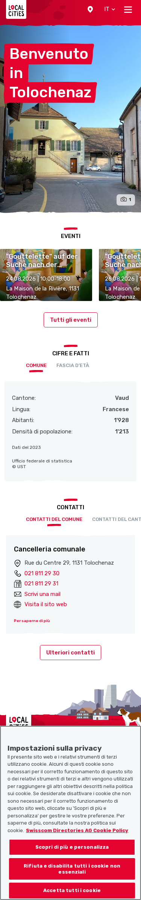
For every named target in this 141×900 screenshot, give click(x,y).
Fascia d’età (72, 365)
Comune (36, 365)
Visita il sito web (45, 604)
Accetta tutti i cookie (72, 890)
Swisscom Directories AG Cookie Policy (77, 830)
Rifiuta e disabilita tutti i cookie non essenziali (72, 869)
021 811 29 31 (41, 583)
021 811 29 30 (41, 573)
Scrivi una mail (42, 594)
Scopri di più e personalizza (72, 847)
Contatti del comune (54, 519)
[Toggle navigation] (128, 9)
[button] (90, 9)
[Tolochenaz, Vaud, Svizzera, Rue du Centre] (70, 119)
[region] (70, 813)
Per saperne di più (32, 621)
